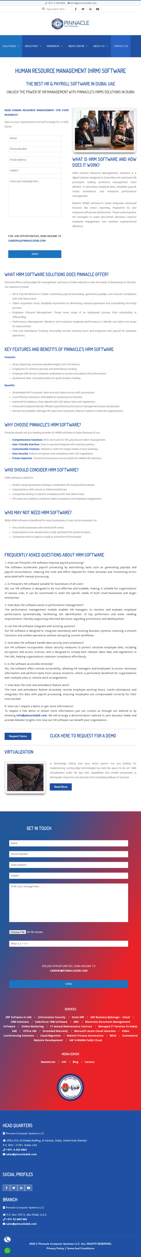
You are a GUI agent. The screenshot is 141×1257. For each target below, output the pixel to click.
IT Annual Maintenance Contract (71, 1026)
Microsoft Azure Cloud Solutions (95, 1031)
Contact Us (121, 46)
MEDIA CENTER (76, 46)
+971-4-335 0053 (56, 3)
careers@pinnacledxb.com (27, 240)
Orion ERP (78, 1017)
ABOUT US (99, 46)
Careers (90, 1061)
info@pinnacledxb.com (83, 3)
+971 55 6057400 (16, 1219)
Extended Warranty (55, 1031)
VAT (64, 1061)
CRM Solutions (20, 1021)
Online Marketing (32, 1026)
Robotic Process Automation (85, 1035)
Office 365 (30, 1031)
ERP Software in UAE (19, 1017)
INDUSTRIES (31, 46)
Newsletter (48, 1061)
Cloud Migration (50, 1035)
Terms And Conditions (80, 1248)
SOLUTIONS (9, 46)
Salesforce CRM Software (51, 1021)
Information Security (52, 1017)
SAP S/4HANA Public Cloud (85, 1040)
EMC (76, 1021)
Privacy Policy (55, 1248)
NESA (113, 1035)
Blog (75, 1061)
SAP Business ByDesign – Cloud (110, 1017)
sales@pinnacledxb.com (21, 1154)
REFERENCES (53, 46)
